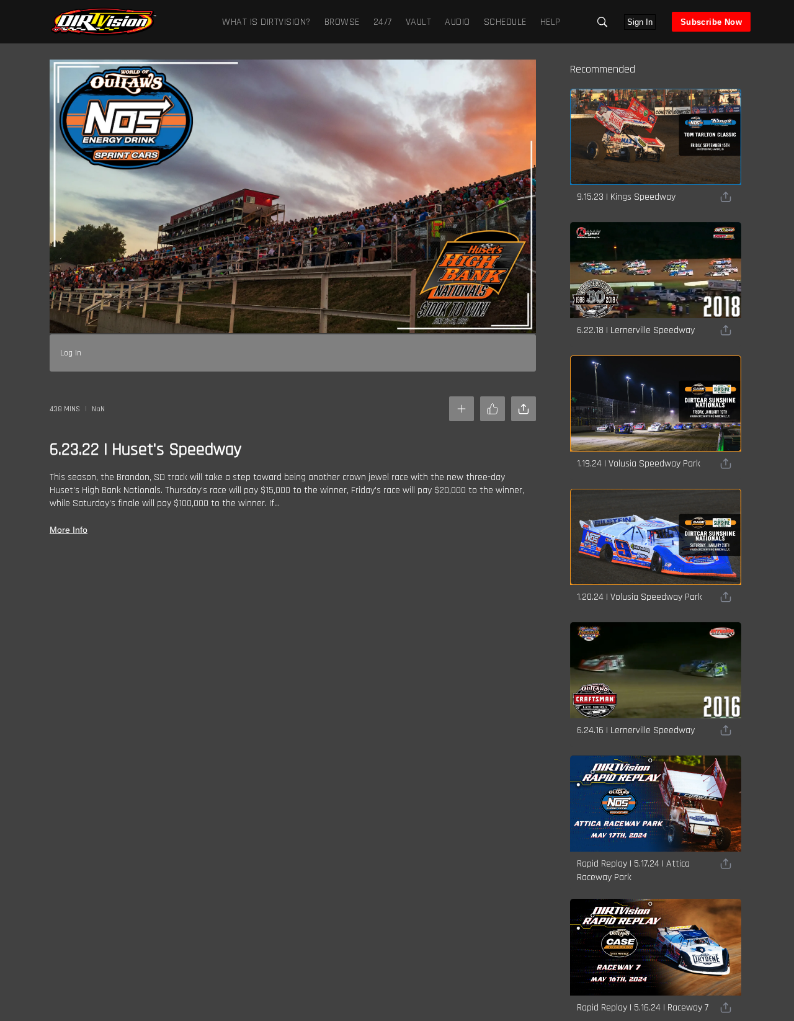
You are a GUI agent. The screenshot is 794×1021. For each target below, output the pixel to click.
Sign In (640, 22)
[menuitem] (339, 21)
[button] (602, 22)
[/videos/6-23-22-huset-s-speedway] (103, 34)
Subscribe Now (711, 22)
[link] (103, 21)
